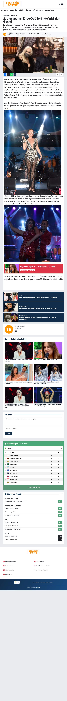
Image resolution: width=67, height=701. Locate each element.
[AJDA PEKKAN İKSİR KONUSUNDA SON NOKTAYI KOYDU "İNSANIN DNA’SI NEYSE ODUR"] (19, 395)
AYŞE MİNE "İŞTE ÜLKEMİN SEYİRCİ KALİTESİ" (47, 359)
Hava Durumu (40, 561)
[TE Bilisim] (9, 329)
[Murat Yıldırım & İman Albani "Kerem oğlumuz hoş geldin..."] (19, 372)
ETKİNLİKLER (49, 10)
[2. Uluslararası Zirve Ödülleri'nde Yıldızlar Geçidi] (33, 55)
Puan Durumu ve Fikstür (42, 565)
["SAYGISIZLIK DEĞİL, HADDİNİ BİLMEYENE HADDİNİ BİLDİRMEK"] (48, 372)
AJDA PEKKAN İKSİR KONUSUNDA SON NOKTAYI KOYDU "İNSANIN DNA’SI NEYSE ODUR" (17, 406)
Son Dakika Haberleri (42, 570)
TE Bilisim (18, 328)
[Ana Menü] (62, 4)
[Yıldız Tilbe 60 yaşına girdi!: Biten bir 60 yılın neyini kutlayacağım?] (48, 395)
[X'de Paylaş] (8, 74)
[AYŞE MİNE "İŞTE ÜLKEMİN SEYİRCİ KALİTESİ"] (48, 350)
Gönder (8, 433)
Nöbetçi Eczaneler (10, 561)
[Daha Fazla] (15, 74)
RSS (17, 582)
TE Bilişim (37, 587)
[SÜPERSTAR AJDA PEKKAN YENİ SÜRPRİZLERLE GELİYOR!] (19, 350)
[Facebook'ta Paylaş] (5, 74)
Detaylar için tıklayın (33, 487)
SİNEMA (28, 10)
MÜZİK (21, 10)
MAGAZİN (13, 10)
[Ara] (60, 4)
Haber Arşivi (8, 574)
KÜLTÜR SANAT (38, 10)
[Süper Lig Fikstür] (61, 494)
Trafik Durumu (9, 565)
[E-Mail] (16, 332)
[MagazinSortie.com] (12, 4)
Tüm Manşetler (9, 570)
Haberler (6, 15)
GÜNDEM (4, 10)
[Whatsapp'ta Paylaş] (11, 74)
